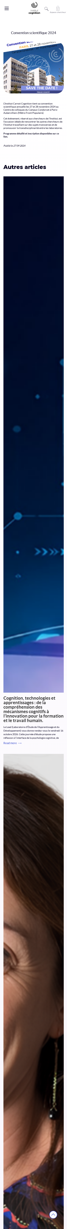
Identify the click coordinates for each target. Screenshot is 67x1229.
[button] (5, 8)
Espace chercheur (58, 12)
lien (5, 136)
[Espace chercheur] (58, 8)
